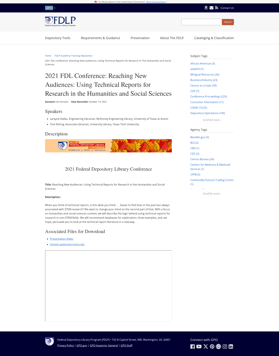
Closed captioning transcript (67, 244)
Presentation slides (61, 239)
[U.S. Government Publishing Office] (50, 8)
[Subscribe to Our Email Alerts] (211, 8)
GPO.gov (82, 345)
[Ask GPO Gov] (206, 8)
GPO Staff (126, 345)
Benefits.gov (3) (199, 137)
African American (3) (202, 63)
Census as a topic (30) (203, 85)
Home (48, 55)
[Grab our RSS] (216, 8)
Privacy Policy (65, 345)
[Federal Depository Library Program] (60, 22)
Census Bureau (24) (202, 159)
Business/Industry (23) (203, 80)
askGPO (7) (197, 69)
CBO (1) (194, 148)
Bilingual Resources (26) (204, 74)
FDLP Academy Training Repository (73, 55)
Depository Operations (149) (207, 113)
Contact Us (227, 8)
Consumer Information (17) (206, 102)
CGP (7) (194, 91)
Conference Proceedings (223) (208, 96)
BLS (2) (194, 142)
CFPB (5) (195, 174)
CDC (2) (194, 153)
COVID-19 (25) (198, 107)
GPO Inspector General (104, 345)
